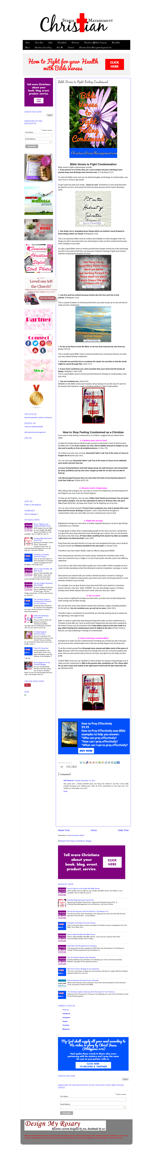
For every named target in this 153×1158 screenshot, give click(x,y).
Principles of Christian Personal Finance (81, 923)
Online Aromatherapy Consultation (41, 616)
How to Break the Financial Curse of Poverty (83, 980)
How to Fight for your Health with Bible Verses (83, 888)
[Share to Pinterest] (76, 766)
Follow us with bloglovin (32, 505)
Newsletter (116, 42)
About (27, 47)
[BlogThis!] (69, 766)
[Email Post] (61, 766)
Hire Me (60, 47)
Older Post (123, 830)
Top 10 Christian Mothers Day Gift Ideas (81, 957)
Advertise (75, 42)
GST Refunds (69, 780)
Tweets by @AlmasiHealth (33, 426)
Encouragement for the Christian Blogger (42, 663)
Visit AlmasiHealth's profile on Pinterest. (38, 417)
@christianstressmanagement (35, 432)
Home (28, 42)
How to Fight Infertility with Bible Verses (81, 934)
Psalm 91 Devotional (41, 648)
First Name (64, 1096)
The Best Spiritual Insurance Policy (40, 633)
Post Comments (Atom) (76, 835)
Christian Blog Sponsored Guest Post (80, 900)
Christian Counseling (43, 47)
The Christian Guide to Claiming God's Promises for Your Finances (91, 992)
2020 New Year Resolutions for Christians (82, 946)
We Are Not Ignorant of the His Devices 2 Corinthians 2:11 (87, 911)
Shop (50, 42)
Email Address (92, 1104)
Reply (66, 791)
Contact (71, 47)
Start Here (39, 42)
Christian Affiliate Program (95, 42)
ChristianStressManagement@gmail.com (95, 47)
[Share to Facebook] (73, 766)
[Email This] (67, 766)
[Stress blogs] (36, 408)
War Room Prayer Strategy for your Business (83, 969)
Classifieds (62, 42)
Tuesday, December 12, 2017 (84, 780)
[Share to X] (71, 766)
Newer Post (64, 830)
